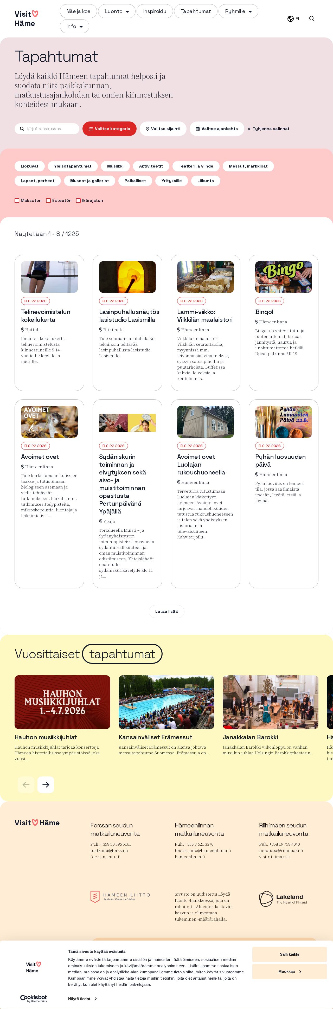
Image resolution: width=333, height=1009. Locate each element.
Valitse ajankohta (220, 128)
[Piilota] (127, 11)
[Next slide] (45, 784)
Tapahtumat (196, 11)
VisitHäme (25, 18)
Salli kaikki (289, 954)
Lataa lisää (166, 611)
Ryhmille (235, 11)
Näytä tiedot (79, 999)
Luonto (114, 11)
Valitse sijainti (165, 128)
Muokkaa (286, 971)
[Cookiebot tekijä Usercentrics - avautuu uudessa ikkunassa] (33, 999)
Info (71, 26)
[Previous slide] (26, 784)
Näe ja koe (78, 11)
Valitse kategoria (112, 128)
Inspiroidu (154, 11)
